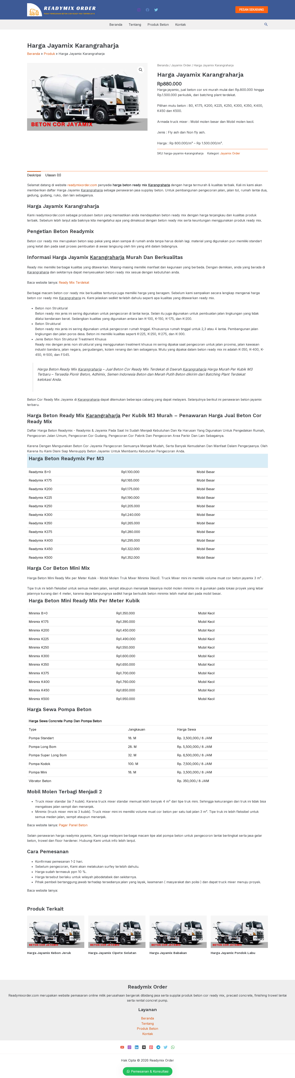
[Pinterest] (151, 1047)
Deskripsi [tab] (34, 175)
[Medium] (144, 1047)
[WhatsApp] (173, 1047)
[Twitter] (156, 10)
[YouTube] (122, 1047)
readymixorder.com (82, 185)
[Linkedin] (137, 1047)
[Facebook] (147, 10)
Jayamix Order (181, 65)
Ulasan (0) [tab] (53, 175)
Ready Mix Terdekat (74, 282)
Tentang (135, 25)
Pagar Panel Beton (73, 825)
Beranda (115, 25)
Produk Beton (158, 25)
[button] (251, 9)
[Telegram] (158, 1047)
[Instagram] (139, 10)
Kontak (180, 25)
